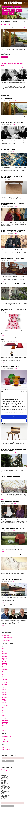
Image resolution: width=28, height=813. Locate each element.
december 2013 (5, 704)
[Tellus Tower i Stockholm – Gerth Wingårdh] (14, 595)
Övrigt (24, 27)
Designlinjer (6, 10)
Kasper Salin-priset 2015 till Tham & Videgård (12, 258)
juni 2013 (3, 710)
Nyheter (19, 10)
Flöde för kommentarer (6, 749)
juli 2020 (3, 654)
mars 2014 (4, 702)
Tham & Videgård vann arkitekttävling (10, 476)
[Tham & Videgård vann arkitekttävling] (14, 492)
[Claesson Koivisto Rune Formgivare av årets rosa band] (14, 328)
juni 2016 (3, 674)
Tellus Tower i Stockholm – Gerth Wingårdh (12, 579)
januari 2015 (4, 692)
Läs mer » (5, 56)
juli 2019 (3, 659)
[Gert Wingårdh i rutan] (14, 114)
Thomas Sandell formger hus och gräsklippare (12, 528)
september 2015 (5, 687)
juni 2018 (3, 666)
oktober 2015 (4, 686)
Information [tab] (14, 395)
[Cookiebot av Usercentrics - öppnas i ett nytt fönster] (21, 391)
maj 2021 (3, 651)
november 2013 (5, 705)
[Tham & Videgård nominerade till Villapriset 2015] (14, 299)
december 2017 (5, 668)
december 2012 (5, 720)
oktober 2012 (4, 723)
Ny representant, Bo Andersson (8, 638)
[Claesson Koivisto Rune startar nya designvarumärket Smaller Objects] (14, 387)
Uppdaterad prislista (5, 635)
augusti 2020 (4, 653)
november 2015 (5, 684)
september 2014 (5, 695)
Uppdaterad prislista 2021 (7, 637)
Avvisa (14, 420)
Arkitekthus (14, 3)
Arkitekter (17, 7)
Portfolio (9, 7)
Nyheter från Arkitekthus (6, 736)
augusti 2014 (4, 697)
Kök (2, 734)
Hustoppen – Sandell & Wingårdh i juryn (11, 605)
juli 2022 (3, 648)
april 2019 (4, 661)
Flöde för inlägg (5, 747)
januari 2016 (4, 681)
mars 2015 (4, 689)
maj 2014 (3, 699)
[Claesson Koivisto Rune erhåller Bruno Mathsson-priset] (14, 355)
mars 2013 (4, 715)
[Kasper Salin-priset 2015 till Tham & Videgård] (14, 274)
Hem (4, 7)
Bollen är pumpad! (5, 633)
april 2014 (4, 700)
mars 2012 (4, 730)
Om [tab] (23, 395)
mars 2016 (4, 677)
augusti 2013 (4, 708)
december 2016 (5, 672)
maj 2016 (3, 676)
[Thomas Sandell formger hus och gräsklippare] (14, 544)
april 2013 (4, 713)
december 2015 (5, 682)
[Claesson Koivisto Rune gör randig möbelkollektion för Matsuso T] (14, 439)
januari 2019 (4, 663)
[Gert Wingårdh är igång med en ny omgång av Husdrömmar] (14, 220)
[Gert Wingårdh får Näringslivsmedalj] (14, 517)
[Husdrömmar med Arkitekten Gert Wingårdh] (14, 570)
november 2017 (5, 669)
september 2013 (5, 707)
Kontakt (11, 13)
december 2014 (5, 694)
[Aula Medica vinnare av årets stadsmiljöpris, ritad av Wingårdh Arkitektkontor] (14, 466)
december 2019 (5, 656)
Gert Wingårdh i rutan (7, 25)
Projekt (5, 13)
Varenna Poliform (5, 741)
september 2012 (5, 725)
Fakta (13, 10)
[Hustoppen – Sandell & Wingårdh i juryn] (14, 618)
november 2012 (5, 722)
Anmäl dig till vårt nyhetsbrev (9, 755)
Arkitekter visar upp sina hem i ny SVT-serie (12, 122)
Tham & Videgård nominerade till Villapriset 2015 (13, 283)
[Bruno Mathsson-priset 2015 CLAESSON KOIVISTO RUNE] (14, 193)
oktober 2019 (4, 658)
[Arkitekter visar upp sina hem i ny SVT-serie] (14, 138)
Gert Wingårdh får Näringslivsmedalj (10, 501)
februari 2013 (4, 717)
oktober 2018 (4, 664)
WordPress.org (5, 750)
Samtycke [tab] (5, 395)
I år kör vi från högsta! (6, 640)
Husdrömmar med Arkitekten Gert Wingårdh (12, 554)
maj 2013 (3, 712)
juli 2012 (3, 728)
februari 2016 (4, 679)
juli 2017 (3, 671)
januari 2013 (4, 718)
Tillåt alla (14, 417)
